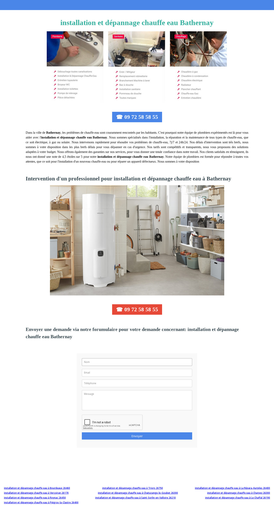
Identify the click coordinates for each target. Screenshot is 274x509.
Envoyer (137, 436)
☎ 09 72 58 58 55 (137, 117)
